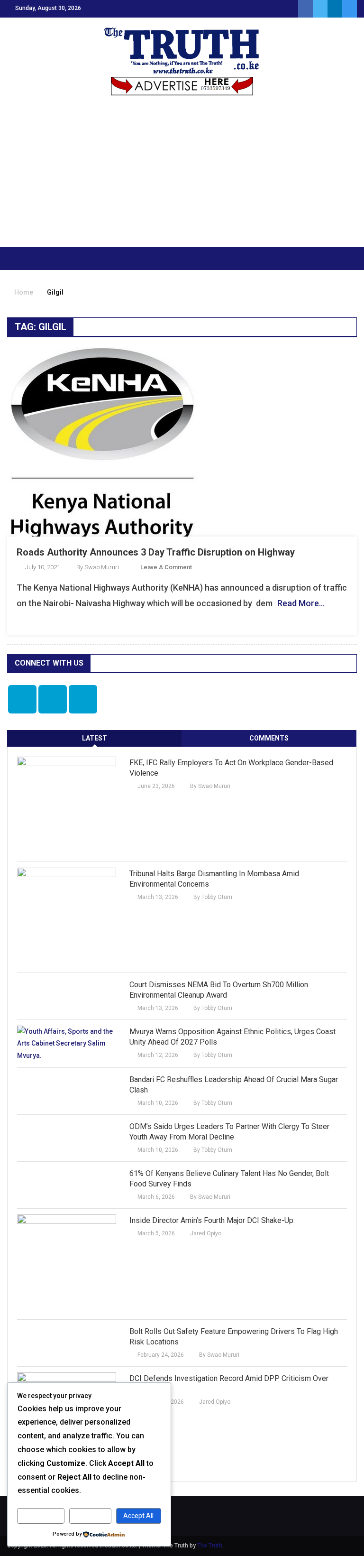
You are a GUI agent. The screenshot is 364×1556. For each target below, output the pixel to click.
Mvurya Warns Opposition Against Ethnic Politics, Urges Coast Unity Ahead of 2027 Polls (232, 1037)
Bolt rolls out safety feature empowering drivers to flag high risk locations (233, 1336)
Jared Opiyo (205, 1233)
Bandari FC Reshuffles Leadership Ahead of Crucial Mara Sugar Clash (233, 1084)
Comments (269, 738)
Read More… (301, 603)
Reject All (90, 1515)
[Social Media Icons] (22, 699)
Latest (94, 738)
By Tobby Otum (212, 897)
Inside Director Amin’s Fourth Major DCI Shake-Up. (212, 1220)
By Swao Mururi (97, 567)
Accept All (138, 1515)
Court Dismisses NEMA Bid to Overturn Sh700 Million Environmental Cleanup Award (218, 990)
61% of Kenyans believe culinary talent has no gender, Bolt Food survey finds (229, 1178)
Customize (40, 1515)
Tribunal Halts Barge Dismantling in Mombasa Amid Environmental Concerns (214, 879)
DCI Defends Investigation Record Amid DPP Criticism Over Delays (228, 1383)
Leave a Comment (166, 567)
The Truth (209, 1545)
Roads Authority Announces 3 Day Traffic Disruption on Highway (156, 552)
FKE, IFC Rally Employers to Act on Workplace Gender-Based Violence (231, 768)
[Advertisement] (182, 176)
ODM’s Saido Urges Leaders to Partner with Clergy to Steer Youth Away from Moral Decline (229, 1131)
